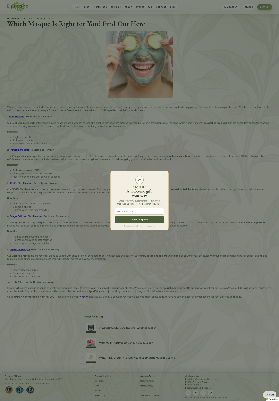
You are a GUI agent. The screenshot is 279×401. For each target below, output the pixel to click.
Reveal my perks (139, 219)
